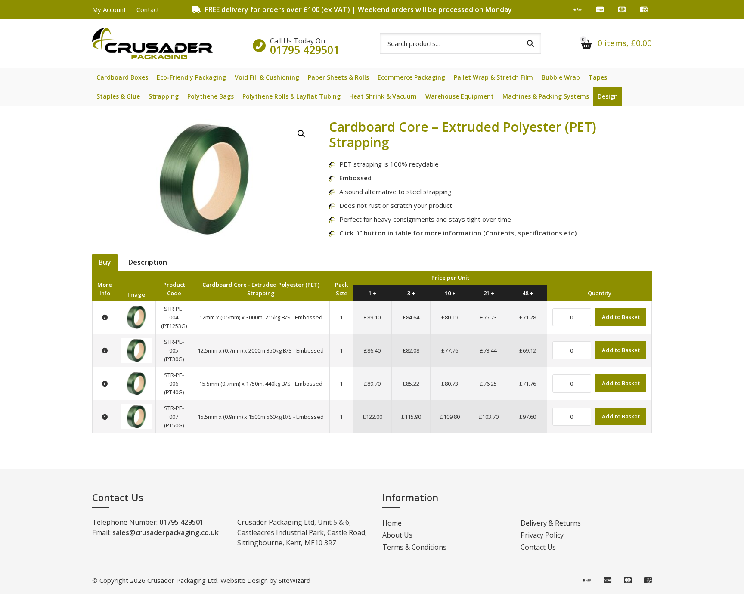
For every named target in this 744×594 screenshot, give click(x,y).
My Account (109, 9)
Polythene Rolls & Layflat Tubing (291, 96)
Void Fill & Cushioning (267, 77)
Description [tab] (147, 262)
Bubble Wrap (561, 77)
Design (608, 96)
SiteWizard (294, 580)
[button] (301, 134)
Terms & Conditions (414, 547)
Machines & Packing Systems (545, 96)
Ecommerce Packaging (411, 77)
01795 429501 (304, 49)
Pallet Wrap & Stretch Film (493, 77)
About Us (397, 535)
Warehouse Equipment (459, 96)
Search (530, 43)
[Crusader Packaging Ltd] (152, 43)
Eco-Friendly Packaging (191, 77)
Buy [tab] (105, 262)
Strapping (164, 96)
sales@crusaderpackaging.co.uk (165, 532)
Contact (147, 9)
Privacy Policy (542, 535)
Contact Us (538, 547)
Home (392, 523)
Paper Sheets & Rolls (338, 77)
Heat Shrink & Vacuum (383, 96)
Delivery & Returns (551, 523)
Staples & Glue (118, 96)
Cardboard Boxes (122, 77)
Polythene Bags (210, 96)
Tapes (598, 77)
